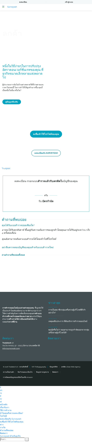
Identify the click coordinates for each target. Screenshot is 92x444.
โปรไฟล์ (3, 416)
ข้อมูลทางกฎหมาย (42, 372)
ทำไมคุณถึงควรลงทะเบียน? (11, 413)
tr (0, 396)
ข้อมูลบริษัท (54, 367)
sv (1, 399)
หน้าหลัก (3, 404)
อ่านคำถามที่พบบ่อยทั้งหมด (13, 255)
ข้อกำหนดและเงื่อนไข (25, 372)
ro (1, 393)
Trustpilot (6, 168)
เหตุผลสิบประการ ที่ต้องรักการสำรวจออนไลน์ (67, 321)
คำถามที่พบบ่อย (6, 430)
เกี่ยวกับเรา (4, 407)
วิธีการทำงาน (5, 410)
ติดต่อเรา (55, 372)
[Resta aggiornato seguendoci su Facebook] (51, 345)
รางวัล (2, 427)
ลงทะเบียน (23, 2)
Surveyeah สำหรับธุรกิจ (10, 436)
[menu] (87, 7)
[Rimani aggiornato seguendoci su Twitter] (60, 345)
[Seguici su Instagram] (77, 345)
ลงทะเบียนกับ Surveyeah (46, 153)
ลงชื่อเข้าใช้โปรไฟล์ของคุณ (46, 134)
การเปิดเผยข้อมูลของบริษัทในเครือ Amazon (18, 377)
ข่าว (1, 424)
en (1, 390)
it (0, 387)
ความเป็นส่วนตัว (8, 372)
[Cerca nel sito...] (27, 439)
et (1, 402)
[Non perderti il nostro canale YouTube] (51, 352)
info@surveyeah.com (11, 348)
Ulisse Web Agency (73, 367)
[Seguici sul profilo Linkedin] (69, 345)
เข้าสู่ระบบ (69, 2)
